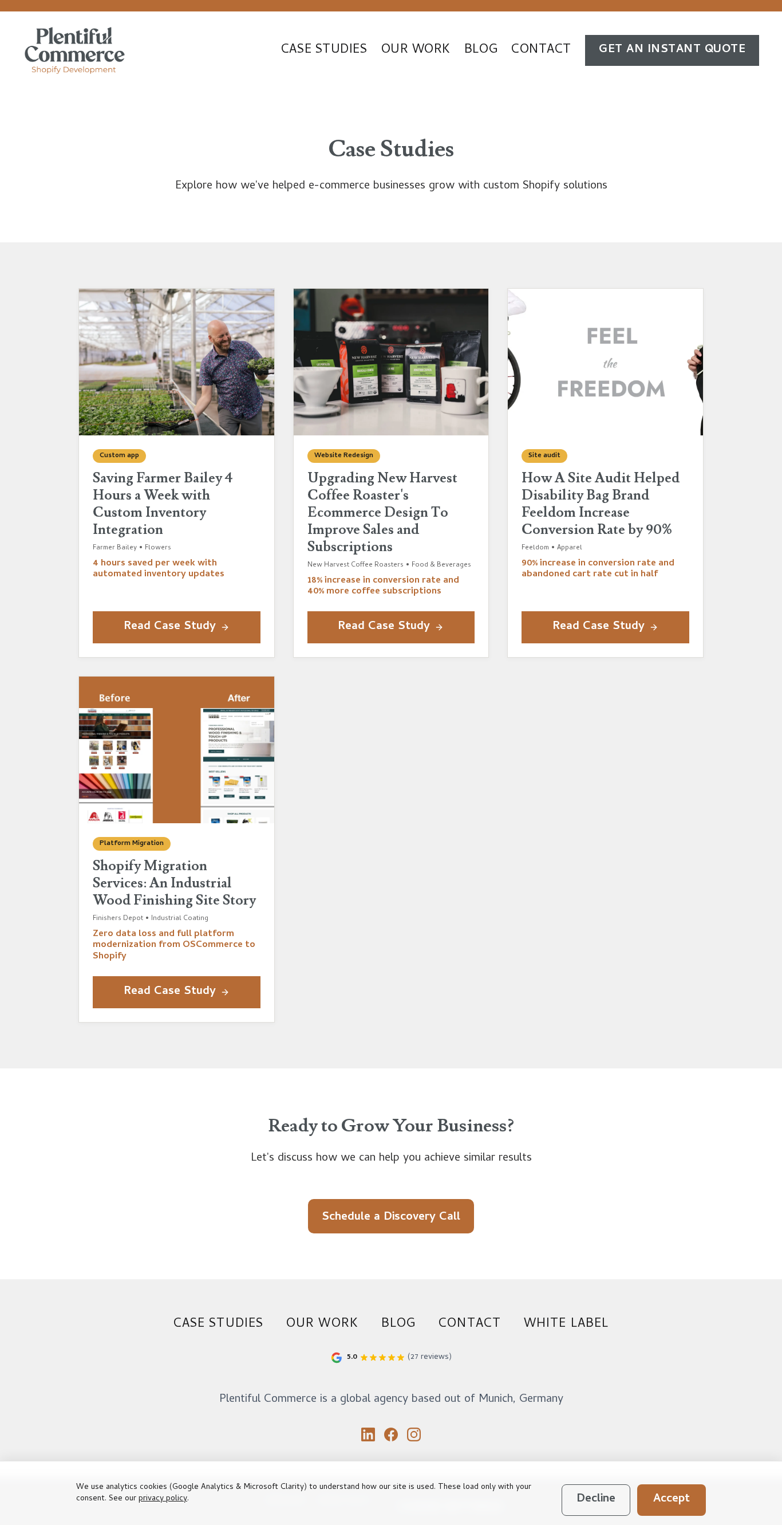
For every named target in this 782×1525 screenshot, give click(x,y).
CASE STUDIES (324, 50)
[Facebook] (391, 1434)
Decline (595, 1499)
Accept (671, 1499)
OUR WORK (416, 50)
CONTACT (541, 50)
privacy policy (163, 1499)
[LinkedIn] (368, 1434)
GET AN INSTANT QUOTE (672, 50)
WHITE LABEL (566, 1325)
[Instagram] (414, 1434)
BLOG (480, 50)
